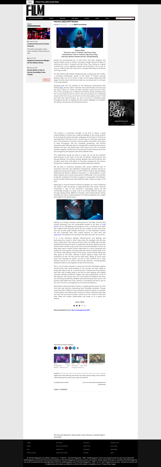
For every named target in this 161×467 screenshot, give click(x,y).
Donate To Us (115, 443)
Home (29, 443)
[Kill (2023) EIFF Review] (97, 358)
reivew (77, 377)
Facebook (86, 449)
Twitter (85, 453)
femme (77, 375)
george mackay (91, 375)
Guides (86, 18)
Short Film (86, 446)
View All (46, 80)
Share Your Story (61, 453)
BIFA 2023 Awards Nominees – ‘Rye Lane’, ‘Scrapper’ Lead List (79, 365)
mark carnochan (100, 375)
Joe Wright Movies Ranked (61, 382)
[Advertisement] (80, 118)
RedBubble (114, 449)
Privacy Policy (31, 453)
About (29, 446)
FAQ (28, 449)
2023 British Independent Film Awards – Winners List (62, 365)
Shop (107, 18)
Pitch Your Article (62, 446)
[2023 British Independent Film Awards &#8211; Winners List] (62, 358)
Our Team (59, 443)
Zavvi (112, 453)
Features (75, 18)
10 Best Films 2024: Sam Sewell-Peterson (50, 2)
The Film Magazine (36, 18)
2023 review (61, 375)
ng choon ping (71, 377)
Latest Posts (85, 373)
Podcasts (86, 443)
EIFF (70, 373)
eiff (73, 375)
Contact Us (59, 449)
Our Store (114, 446)
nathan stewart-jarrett (60, 377)
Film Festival (82, 375)
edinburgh (68, 375)
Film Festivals (76, 373)
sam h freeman (83, 377)
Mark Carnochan (80, 24)
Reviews (62, 18)
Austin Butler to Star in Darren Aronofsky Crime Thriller (36, 72)
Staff (97, 18)
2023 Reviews (64, 373)
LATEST (51, 18)
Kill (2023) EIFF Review (96, 364)
